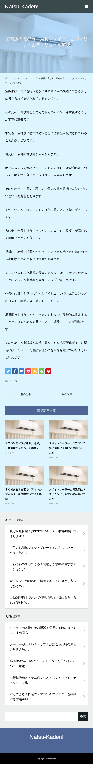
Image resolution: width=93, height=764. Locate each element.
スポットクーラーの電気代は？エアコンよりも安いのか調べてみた (67, 494)
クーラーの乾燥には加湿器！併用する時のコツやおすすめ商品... (43, 630)
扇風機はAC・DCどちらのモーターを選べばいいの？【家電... (43, 663)
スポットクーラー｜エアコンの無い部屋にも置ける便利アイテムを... (67, 447)
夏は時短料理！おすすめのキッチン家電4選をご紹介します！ (44, 533)
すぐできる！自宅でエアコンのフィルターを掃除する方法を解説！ (23, 494)
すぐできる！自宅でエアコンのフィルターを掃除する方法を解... (43, 696)
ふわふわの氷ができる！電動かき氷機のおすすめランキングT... (43, 566)
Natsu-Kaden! (21, 6)
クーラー (46, 49)
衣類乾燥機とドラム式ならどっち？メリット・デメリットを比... (43, 680)
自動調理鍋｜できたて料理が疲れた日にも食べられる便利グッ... (43, 600)
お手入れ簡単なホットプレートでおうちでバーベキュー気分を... (43, 550)
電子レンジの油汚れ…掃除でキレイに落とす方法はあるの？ (43, 583)
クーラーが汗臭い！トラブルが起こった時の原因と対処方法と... (43, 647)
